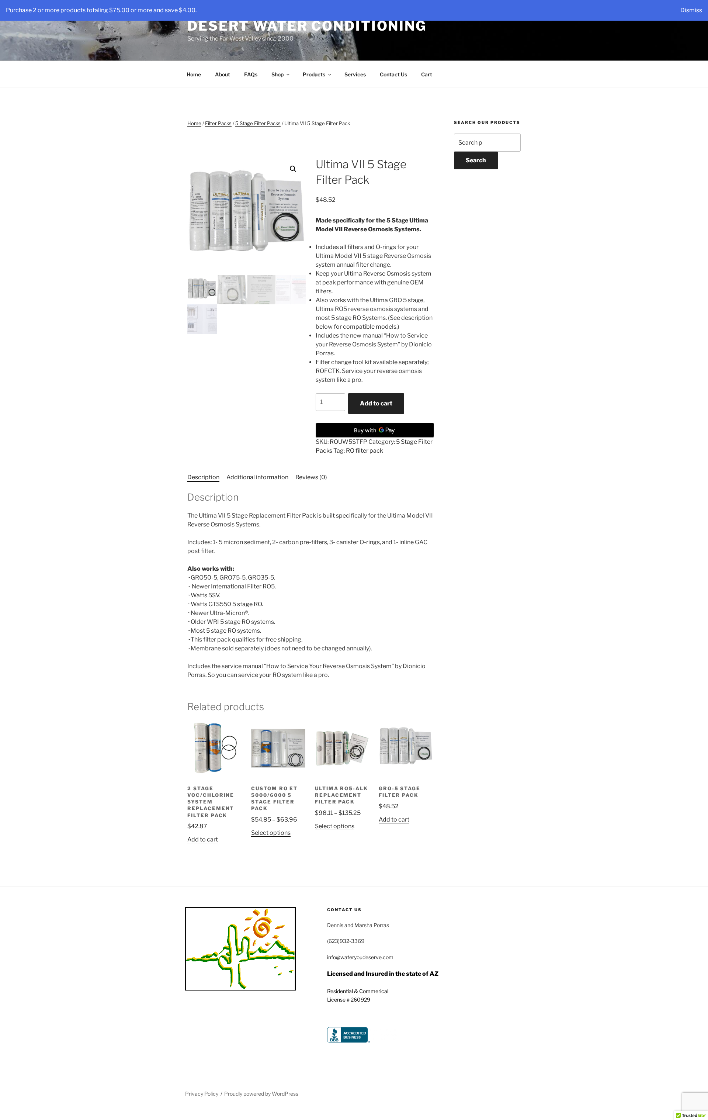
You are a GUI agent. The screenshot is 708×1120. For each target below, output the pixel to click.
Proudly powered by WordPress (261, 1093)
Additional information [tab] (257, 477)
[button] (293, 169)
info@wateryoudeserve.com (360, 957)
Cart (426, 74)
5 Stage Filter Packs (258, 123)
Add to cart (376, 403)
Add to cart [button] (202, 839)
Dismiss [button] (691, 10)
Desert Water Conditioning (307, 26)
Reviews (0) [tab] (311, 477)
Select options (271, 832)
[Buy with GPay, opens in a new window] (375, 430)
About (222, 74)
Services (355, 74)
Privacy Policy (201, 1093)
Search (476, 160)
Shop (277, 74)
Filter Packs (218, 123)
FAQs (250, 74)
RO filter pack (364, 450)
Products (314, 74)
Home (194, 74)
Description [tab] (203, 477)
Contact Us (393, 74)
